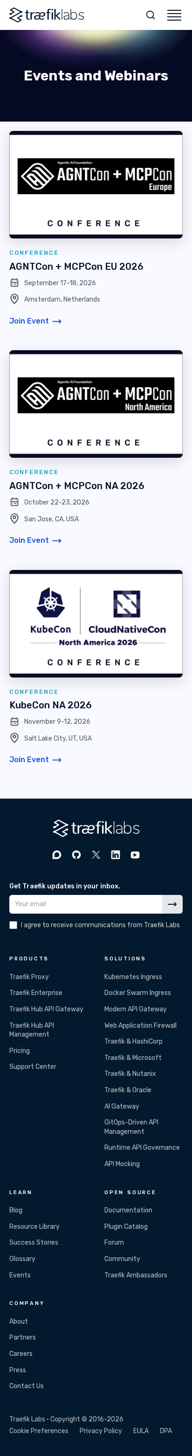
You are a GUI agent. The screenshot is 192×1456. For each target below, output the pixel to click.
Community (122, 1259)
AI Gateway (121, 1106)
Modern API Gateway (135, 1009)
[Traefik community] (56, 854)
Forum (114, 1243)
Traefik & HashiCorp (133, 1041)
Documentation (128, 1210)
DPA (166, 1431)
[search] (150, 15)
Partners (22, 1337)
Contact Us (26, 1386)
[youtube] (135, 854)
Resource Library (34, 1227)
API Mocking (122, 1164)
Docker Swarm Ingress (137, 993)
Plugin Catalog (126, 1227)
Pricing (19, 1051)
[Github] (76, 854)
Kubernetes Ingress (133, 977)
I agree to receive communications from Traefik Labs (100, 925)
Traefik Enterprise (35, 993)
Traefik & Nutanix (130, 1074)
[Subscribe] (172, 904)
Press (17, 1370)
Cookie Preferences (39, 1431)
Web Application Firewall (140, 1026)
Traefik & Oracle (127, 1090)
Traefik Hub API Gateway (46, 1009)
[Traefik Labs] (46, 14)
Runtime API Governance (142, 1148)
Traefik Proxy (29, 977)
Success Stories (33, 1243)
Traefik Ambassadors (135, 1275)
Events (20, 1275)
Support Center (32, 1067)
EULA (141, 1431)
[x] (96, 854)
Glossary (22, 1259)
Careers (21, 1354)
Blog (15, 1210)
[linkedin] (115, 854)
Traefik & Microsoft (133, 1058)
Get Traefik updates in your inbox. (64, 886)
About (18, 1322)
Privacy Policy (101, 1431)
